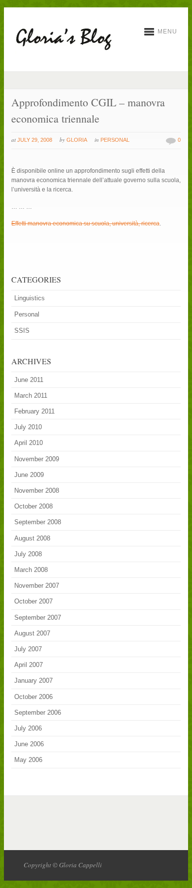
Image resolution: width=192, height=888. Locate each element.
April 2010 (28, 442)
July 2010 (28, 427)
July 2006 (28, 728)
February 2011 (34, 411)
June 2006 (29, 744)
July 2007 (28, 649)
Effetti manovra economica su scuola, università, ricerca (85, 223)
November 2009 (36, 459)
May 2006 (28, 759)
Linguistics (29, 298)
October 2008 (33, 506)
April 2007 (28, 664)
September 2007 (37, 617)
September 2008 (37, 522)
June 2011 (28, 379)
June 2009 (29, 474)
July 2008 (28, 554)
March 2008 (31, 569)
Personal (114, 140)
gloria (76, 140)
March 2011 (30, 395)
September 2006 (37, 712)
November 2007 (36, 585)
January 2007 (33, 680)
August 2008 (32, 538)
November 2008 (36, 490)
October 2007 (33, 601)
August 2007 (32, 633)
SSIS (22, 330)
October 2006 (33, 696)
